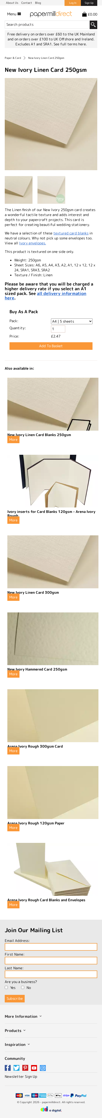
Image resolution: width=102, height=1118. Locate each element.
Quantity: (17, 327)
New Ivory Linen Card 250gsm (46, 58)
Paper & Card (13, 58)
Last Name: (14, 968)
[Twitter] (17, 1068)
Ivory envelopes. (32, 243)
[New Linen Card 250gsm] (51, 124)
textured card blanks (70, 233)
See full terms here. (70, 44)
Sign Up (89, 3)
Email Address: (17, 940)
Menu (12, 14)
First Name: (14, 954)
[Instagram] (43, 1068)
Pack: (13, 320)
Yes (12, 987)
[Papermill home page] (51, 14)
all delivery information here (45, 295)
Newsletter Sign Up (21, 1076)
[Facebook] (8, 1068)
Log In (72, 3)
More (13, 439)
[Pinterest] (26, 1068)
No (29, 987)
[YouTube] (35, 1068)
